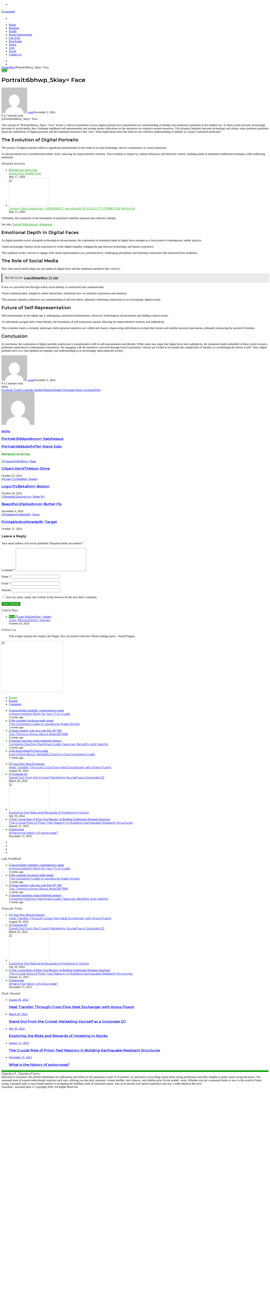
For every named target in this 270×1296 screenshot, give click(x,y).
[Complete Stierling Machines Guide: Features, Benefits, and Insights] (35, 740)
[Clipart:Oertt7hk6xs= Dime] (18, 461)
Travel (12, 51)
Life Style (14, 38)
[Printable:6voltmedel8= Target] (20, 514)
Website (6, 590)
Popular (13, 700)
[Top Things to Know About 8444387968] (35, 730)
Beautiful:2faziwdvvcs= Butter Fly (31, 504)
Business (14, 28)
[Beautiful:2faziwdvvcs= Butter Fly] (23, 496)
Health (13, 31)
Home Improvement (20, 34)
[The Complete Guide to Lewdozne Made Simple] (31, 720)
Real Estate (15, 41)
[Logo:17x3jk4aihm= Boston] (19, 479)
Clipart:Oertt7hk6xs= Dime (25, 468)
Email (5, 583)
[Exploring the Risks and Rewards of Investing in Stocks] (29, 809)
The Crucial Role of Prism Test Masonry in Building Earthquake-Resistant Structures (71, 822)
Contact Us (15, 54)
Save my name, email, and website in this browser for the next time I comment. (51, 597)
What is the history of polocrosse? (33, 833)
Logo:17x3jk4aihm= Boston (25, 486)
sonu (30, 112)
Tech (12, 47)
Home (12, 24)
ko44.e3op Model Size (25, 173)
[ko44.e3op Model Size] (23, 170)
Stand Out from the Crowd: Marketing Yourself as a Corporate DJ (56, 777)
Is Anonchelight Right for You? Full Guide (39, 714)
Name (6, 576)
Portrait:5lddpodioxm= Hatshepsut (32, 224)
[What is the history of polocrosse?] (16, 829)
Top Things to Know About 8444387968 (38, 734)
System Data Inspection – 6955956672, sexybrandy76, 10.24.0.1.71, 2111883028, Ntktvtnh (72, 208)
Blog (12, 67)
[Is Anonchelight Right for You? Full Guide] (36, 710)
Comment (8, 570)
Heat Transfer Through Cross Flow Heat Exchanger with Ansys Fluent (60, 767)
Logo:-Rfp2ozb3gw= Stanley (30, 620)
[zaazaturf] (8, 11)
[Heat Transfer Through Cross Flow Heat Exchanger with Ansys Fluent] (27, 763)
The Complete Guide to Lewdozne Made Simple (44, 724)
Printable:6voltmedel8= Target (29, 522)
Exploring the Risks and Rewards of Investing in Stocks (49, 812)
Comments (15, 704)
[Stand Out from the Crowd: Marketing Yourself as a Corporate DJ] (18, 774)
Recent (13, 697)
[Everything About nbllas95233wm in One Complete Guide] (28, 750)
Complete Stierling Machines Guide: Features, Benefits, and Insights (58, 744)
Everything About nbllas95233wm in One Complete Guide (52, 754)
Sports (12, 44)
